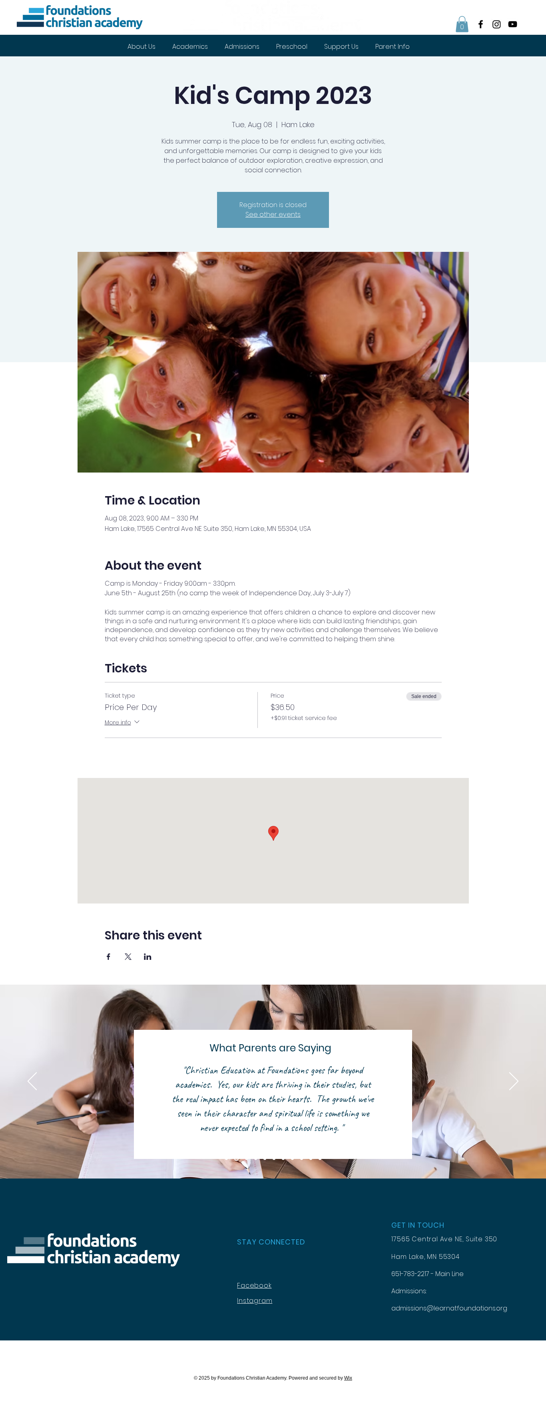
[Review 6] (274, 1158)
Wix (348, 1378)
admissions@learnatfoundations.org (449, 1308)
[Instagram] (496, 24)
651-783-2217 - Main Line (427, 1273)
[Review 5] (264, 1158)
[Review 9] (301, 1158)
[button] (462, 24)
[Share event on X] (128, 956)
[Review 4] (255, 1158)
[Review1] (226, 1158)
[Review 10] (310, 1158)
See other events (273, 214)
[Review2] (236, 1159)
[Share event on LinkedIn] (147, 956)
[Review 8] (292, 1158)
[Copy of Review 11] (320, 1158)
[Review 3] (246, 1158)
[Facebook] (480, 24)
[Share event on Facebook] (108, 956)
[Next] (513, 1081)
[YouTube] (512, 24)
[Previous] (32, 1081)
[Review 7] (283, 1158)
